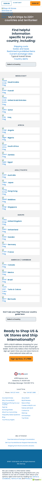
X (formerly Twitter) (21, 430)
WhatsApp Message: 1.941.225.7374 (21, 383)
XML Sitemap (21, 464)
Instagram (21, 428)
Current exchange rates (21, 53)
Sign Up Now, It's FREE (21, 358)
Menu (38, 8)
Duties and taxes (21, 48)
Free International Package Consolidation (21, 439)
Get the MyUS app (21, 432)
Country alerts (21, 59)
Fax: (30, 392)
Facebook (21, 426)
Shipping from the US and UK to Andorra (21, 446)
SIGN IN (6, 3)
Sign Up (4, 407)
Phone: (12, 392)
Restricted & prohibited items (21, 51)
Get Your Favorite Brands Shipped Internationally (21, 442)
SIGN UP (35, 3)
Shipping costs (21, 46)
